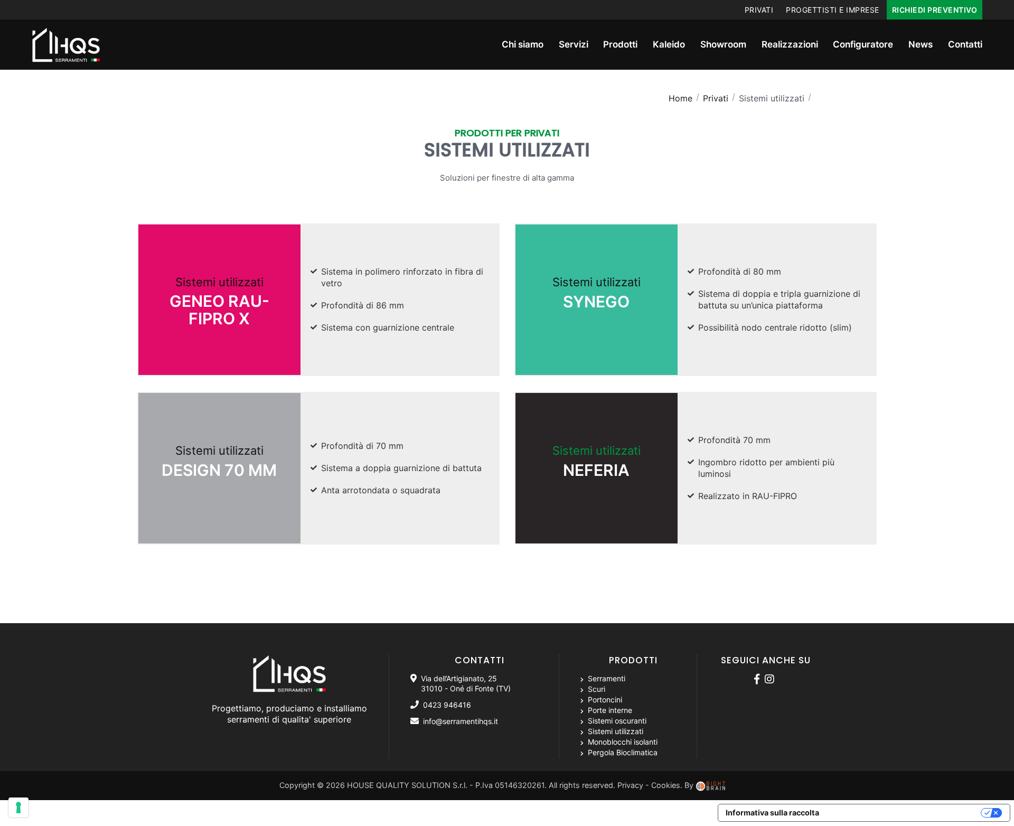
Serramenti (605, 678)
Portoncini (604, 699)
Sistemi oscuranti (616, 720)
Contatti (965, 44)
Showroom (723, 44)
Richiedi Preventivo (935, 9)
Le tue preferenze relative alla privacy (905, 812)
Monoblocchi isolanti (622, 741)
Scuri (595, 688)
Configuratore (863, 44)
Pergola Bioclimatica (622, 752)
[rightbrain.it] (711, 785)
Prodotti (620, 44)
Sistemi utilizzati (219, 301)
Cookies (665, 785)
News (920, 44)
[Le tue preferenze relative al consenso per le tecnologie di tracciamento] (18, 807)
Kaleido (669, 44)
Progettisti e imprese (832, 9)
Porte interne (609, 710)
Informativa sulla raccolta (772, 812)
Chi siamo (522, 44)
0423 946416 (447, 704)
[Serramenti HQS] (758, 679)
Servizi (573, 44)
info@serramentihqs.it (460, 721)
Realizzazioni (790, 44)
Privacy (630, 785)
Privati (759, 9)
